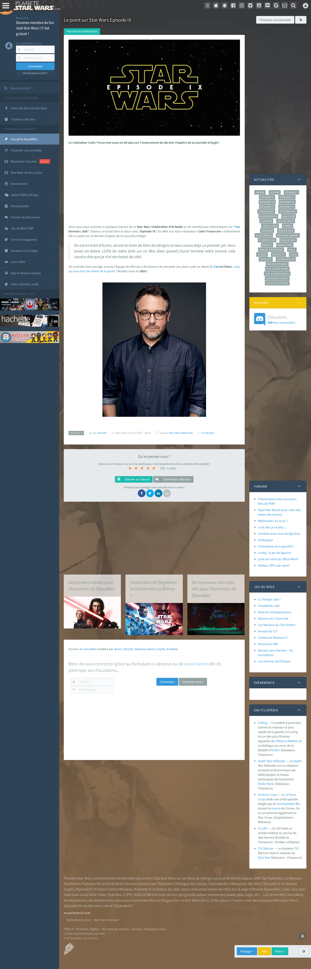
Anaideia (172, 649)
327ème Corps (267, 795)
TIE (296, 848)
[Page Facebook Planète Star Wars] (233, 5)
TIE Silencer (266, 848)
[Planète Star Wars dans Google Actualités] (276, 5)
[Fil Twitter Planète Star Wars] (250, 5)
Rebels (267, 245)
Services (278, 254)
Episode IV (267, 201)
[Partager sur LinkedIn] (158, 493)
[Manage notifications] (302, 936)
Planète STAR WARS (35, 5)
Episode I (291, 192)
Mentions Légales (87, 929)
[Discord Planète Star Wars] (267, 5)
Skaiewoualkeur (145, 649)
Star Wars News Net (181, 433)
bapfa (161, 649)
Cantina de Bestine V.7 (273, 638)
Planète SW (267, 240)
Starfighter (285, 259)
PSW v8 (69, 929)
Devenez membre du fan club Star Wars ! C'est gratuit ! (35, 28)
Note (279, 951)
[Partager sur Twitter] (150, 493)
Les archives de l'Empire (274, 661)
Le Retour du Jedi (165, 889)
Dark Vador (97, 894)
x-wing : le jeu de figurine (274, 553)
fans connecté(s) (281, 319)
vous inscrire (196, 663)
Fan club (289, 216)
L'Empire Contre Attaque (112, 889)
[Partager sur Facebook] (141, 493)
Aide (264, 951)
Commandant (285, 804)
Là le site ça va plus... (272, 527)
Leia (294, 889)
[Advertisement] (153, 183)
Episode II (267, 197)
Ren (267, 857)
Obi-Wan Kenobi (287, 235)
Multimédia (264, 235)
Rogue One (285, 245)
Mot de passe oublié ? (35, 73)
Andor (260, 192)
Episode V (267, 206)
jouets (230, 894)
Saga (291, 249)
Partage (245, 951)
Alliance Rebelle (287, 741)
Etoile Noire (266, 784)
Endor (275, 750)
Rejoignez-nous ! (155, 929)
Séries (262, 254)
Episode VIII (288, 211)
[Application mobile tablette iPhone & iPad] (216, 5)
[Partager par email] (167, 493)
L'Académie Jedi (268, 606)
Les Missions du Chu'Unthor (277, 625)
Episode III (287, 197)
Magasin (267, 230)
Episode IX (287, 201)
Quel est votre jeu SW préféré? (278, 559)
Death (297, 761)
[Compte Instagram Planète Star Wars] (241, 5)
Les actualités (87, 649)
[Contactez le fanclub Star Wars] (284, 5)
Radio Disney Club (78, 920)
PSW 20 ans (288, 240)
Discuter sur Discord (137, 479)
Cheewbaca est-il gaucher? (276, 546)
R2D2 (138, 894)
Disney (236, 878)
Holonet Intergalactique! (274, 612)
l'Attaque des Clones (191, 883)
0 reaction (208, 433)
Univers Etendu (277, 278)
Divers (274, 192)
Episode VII (266, 211)
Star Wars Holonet (106, 920)
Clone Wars (294, 894)
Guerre (275, 808)
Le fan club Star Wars (21, 98)
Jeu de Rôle (286, 221)
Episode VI (287, 206)
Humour (266, 221)
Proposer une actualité (275, 20)
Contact (136, 929)
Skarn (118, 649)
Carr (217, 267)
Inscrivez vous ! (193, 682)
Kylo (261, 857)
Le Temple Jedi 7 (269, 599)
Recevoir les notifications (82, 31)
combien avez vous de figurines (279, 534)
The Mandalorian (277, 273)
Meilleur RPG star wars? (274, 565)
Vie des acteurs (277, 283)
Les (237, 227)
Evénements (268, 216)
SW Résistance (277, 264)
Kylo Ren (115, 894)
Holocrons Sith (268, 644)
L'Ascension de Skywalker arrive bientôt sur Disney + (153, 588)
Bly (298, 804)
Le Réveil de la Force (117, 883)
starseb (128, 649)
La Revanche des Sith (243, 883)
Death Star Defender (272, 761)
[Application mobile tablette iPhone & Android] (207, 5)
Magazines (285, 230)
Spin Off (265, 259)
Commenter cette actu (177, 479)
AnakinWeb (126, 878)
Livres (287, 225)
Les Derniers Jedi (95, 905)
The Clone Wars (277, 268)
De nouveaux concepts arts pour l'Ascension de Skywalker (214, 588)
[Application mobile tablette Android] (224, 5)
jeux (240, 894)
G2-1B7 (263, 828)
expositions (78, 900)
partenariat (18, 293)
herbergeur (265, 540)
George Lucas (211, 878)
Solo (293, 254)
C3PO (127, 894)
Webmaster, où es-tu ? (273, 521)
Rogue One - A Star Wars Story (185, 900)
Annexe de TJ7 (267, 631)
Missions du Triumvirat (273, 618)
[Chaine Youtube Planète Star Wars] (259, 5)
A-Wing (262, 723)
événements (103, 900)
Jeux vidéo (270, 225)
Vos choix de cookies (115, 929)
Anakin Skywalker (266, 889)
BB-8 (150, 894)
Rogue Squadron (271, 249)
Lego (249, 894)
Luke (285, 889)
